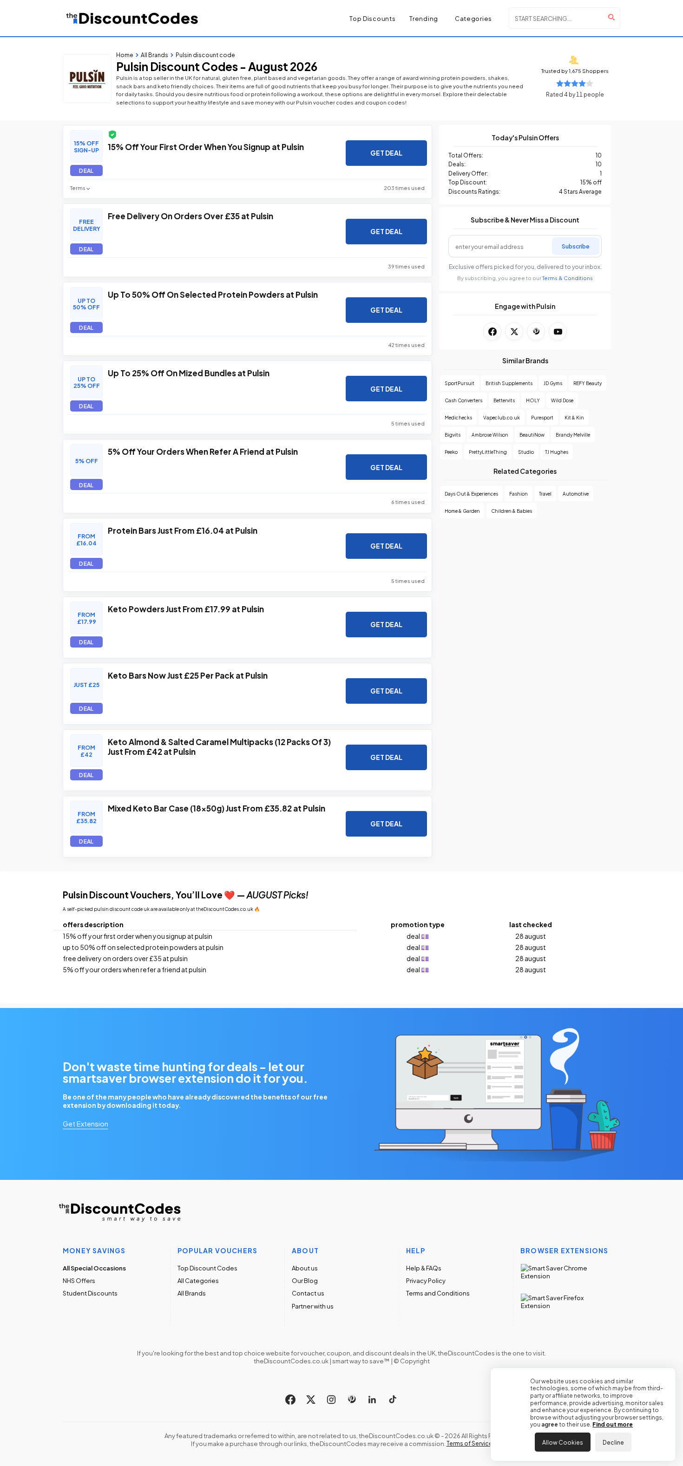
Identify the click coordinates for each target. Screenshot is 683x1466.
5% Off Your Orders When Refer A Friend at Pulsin (203, 451)
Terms (77, 187)
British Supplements (509, 383)
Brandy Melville (573, 434)
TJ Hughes (556, 452)
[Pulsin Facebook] (492, 331)
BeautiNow (532, 434)
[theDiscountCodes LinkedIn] (372, 1400)
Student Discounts (90, 1293)
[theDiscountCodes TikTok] (393, 1400)
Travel (545, 493)
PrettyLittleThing (488, 452)
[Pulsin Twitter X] (514, 331)
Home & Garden (462, 511)
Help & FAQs (423, 1268)
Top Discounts (372, 18)
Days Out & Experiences (471, 493)
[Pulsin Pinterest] (536, 331)
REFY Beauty (587, 383)
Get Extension (85, 1123)
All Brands (191, 1293)
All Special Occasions (94, 1268)
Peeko (451, 452)
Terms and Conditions (438, 1293)
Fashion (518, 493)
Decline (613, 1441)
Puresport (542, 417)
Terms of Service (470, 1443)
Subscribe (576, 245)
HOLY (533, 400)
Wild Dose (562, 400)
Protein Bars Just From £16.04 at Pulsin (182, 530)
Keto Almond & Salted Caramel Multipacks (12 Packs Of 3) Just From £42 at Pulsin (219, 746)
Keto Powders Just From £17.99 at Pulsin (186, 608)
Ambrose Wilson (490, 434)
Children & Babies (511, 511)
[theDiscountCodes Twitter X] (311, 1400)
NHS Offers (79, 1280)
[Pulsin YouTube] (558, 331)
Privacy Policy (426, 1280)
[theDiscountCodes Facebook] (290, 1400)
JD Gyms (553, 383)
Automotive (576, 493)
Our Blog (305, 1280)
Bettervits (504, 400)
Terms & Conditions (567, 278)
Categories (473, 18)
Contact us (308, 1293)
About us (305, 1268)
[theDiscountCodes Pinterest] (352, 1400)
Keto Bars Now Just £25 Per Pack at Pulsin (188, 674)
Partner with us (313, 1306)
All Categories (198, 1280)
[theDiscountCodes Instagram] (331, 1400)
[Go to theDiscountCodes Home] (132, 18)
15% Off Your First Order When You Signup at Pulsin (206, 146)
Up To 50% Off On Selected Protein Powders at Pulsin (213, 294)
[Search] (611, 17)
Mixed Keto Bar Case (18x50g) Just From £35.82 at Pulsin (216, 807)
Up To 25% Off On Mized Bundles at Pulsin (188, 372)
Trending (423, 18)
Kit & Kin (574, 417)
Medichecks (458, 417)
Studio (526, 452)
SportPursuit (459, 383)
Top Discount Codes (207, 1268)
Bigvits (452, 434)
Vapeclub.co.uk (501, 417)
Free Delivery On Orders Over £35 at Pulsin (190, 215)
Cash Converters (463, 400)
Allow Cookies (562, 1441)
